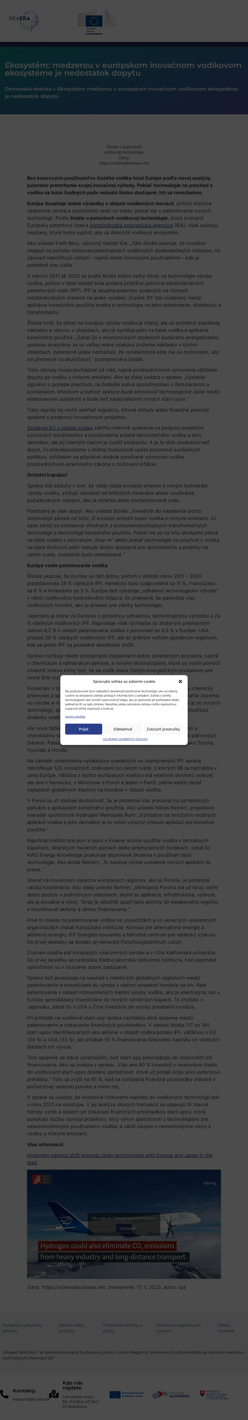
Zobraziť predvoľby (163, 729)
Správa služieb (75, 716)
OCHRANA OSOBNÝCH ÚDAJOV (125, 739)
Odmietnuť (123, 729)
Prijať (83, 729)
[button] (180, 681)
